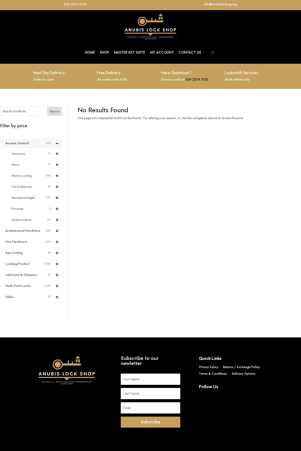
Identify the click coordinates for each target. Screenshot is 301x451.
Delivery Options (243, 374)
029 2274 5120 (197, 79)
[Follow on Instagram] (220, 395)
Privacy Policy (208, 367)
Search (54, 111)
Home (90, 52)
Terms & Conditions (213, 374)
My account (162, 52)
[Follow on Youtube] (228, 395)
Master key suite (129, 52)
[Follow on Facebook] (202, 395)
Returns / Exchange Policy (241, 367)
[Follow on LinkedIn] (211, 395)
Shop (104, 52)
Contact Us (190, 52)
